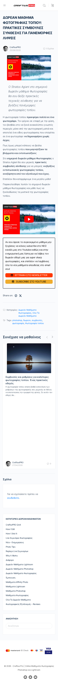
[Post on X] (20, 295)
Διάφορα (10, 560)
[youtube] (35, 677)
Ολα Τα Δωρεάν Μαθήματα (18, 599)
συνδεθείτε (13, 497)
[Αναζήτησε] (45, 5)
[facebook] (25, 677)
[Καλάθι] (52, 5)
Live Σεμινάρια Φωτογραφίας (19, 538)
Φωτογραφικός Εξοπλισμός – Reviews (23, 604)
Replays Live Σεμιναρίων (17, 551)
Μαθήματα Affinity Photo (17, 582)
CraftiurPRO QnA (13, 524)
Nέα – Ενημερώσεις (15, 542)
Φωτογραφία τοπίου (34, 323)
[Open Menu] (4, 5)
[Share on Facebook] (16, 295)
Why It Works (11, 555)
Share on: (8, 295)
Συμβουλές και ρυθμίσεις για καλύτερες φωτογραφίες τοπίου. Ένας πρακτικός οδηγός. (27, 380)
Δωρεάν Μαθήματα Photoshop (20, 569)
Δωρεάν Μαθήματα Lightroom (19, 564)
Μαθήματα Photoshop (16, 591)
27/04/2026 (17, 465)
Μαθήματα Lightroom (15, 586)
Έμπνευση (10, 577)
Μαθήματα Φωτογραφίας (17, 595)
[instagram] (30, 677)
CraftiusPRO (15, 47)
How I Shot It (11, 533)
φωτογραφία (18, 323)
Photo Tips (10, 547)
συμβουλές (37, 320)
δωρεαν (27, 320)
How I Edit (10, 529)
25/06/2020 (15, 50)
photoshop (17, 320)
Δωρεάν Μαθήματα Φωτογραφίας (21, 573)
